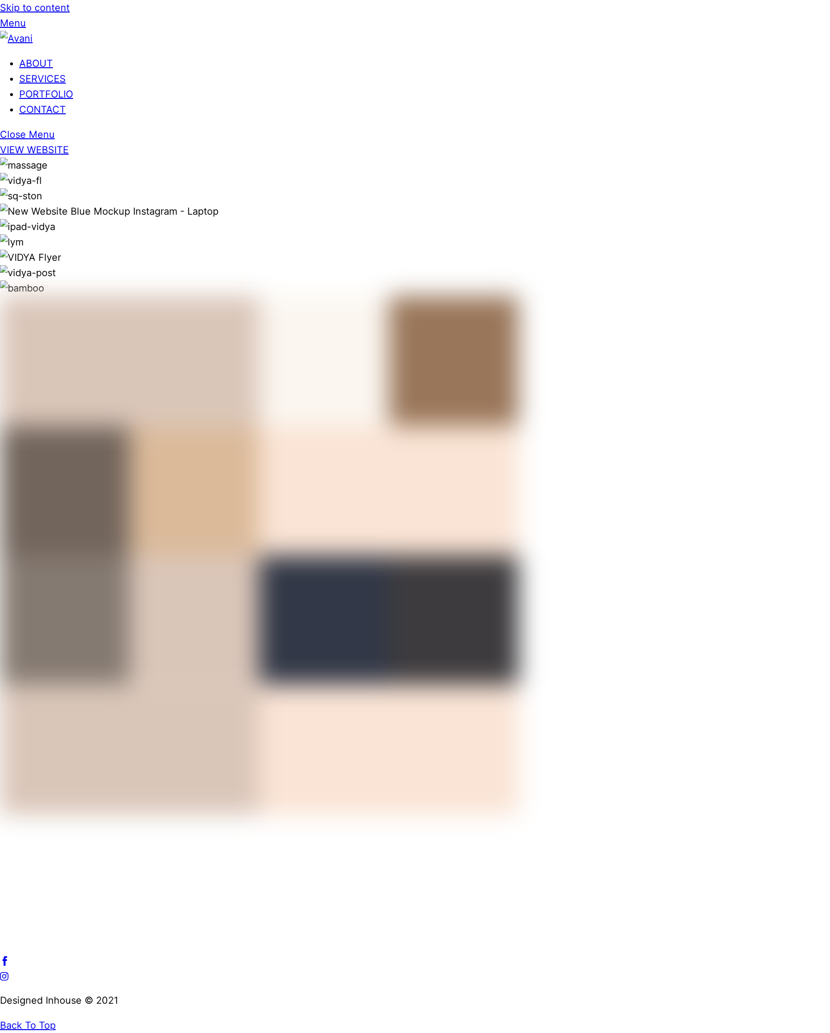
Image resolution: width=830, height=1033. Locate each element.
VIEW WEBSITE (34, 150)
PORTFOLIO (46, 94)
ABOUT (36, 63)
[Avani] (16, 38)
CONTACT (42, 109)
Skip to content (35, 7)
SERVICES (42, 79)
